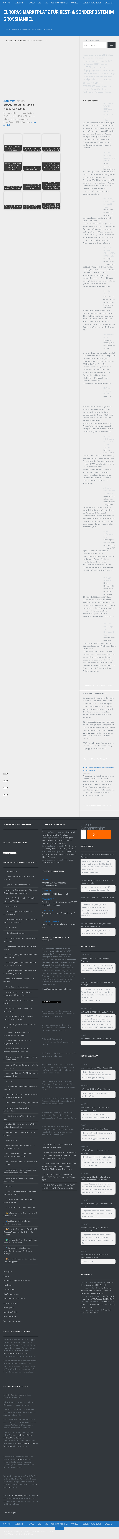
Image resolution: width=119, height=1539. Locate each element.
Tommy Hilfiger (96, 89)
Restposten (24, 1354)
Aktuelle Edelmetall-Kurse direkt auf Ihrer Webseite (18, 878)
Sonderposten (20, 1395)
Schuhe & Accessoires (50, 921)
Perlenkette (92, 76)
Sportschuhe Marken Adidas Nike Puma (97, 1089)
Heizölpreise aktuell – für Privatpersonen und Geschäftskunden (20, 1058)
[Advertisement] (39, 62)
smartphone (89, 85)
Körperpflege (89, 70)
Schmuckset (86, 83)
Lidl (46, 3)
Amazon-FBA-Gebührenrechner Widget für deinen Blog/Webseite (19, 899)
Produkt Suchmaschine (91, 41)
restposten (90, 79)
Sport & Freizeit (9, 101)
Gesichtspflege (88, 61)
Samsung (107, 79)
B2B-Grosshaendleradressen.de (55, 989)
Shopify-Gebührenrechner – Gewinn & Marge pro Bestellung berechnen (20, 1125)
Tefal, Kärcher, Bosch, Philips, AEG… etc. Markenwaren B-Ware (109, 629)
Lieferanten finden (9, 1317)
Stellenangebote (11, 1140)
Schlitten (6, 1438)
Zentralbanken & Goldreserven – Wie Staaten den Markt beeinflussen (20, 1192)
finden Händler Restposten (18, 1496)
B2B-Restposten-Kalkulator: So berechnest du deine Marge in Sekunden (20, 921)
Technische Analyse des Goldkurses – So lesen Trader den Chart (19, 1147)
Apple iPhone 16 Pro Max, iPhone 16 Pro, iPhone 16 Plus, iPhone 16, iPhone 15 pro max (59, 854)
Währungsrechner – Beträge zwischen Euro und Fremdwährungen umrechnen (19, 1171)
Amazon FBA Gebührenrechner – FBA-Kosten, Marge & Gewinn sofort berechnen (20, 891)
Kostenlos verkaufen (59, 3)
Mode (95, 74)
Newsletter (108, 3)
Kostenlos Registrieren (91, 3)
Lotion (90, 73)
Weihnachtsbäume (16, 1438)
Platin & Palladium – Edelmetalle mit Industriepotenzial (16, 1109)
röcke (99, 80)
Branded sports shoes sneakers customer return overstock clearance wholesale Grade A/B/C (57, 840)
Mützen (29, 1435)
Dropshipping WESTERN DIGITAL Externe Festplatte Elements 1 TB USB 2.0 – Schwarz (108, 111)
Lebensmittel (8, 1354)
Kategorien (19, 3)
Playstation (99, 76)
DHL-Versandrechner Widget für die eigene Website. (19, 947)
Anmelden (75, 3)
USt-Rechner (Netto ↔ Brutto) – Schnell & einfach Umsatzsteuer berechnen (19, 1155)
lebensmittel (108, 70)
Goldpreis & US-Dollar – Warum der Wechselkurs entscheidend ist (16, 1034)
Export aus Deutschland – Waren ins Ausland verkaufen (19, 980)
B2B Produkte (47, 880)
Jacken (13, 1435)
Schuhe (95, 82)
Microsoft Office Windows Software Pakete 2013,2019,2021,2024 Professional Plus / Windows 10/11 (59, 1177)
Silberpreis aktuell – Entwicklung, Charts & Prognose (19, 1133)
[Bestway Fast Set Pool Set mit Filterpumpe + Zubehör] (20, 90)
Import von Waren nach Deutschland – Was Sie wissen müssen (20, 1066)
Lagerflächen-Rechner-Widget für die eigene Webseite (20, 1087)
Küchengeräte (99, 71)
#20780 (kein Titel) (12, 871)
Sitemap (6, 1276)
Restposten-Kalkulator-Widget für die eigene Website (19, 1117)
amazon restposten (95, 55)
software (98, 86)
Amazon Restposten (10, 1303)
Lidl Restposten (8, 1308)
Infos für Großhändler (10, 1312)
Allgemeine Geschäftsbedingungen (18, 885)
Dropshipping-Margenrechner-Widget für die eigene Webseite (20, 956)
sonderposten (104, 86)
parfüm (85, 76)
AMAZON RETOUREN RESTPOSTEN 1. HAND (98, 1012)
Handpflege (99, 61)
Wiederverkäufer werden (12, 1321)
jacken (95, 68)
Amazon (32, 3)
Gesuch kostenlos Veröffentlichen (17, 987)
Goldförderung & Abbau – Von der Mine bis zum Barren (19, 1026)
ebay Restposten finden (11, 1294)
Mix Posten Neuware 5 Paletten (107, 391)
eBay (10, 1499)
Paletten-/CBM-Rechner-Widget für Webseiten (22, 1103)
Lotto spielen (8, 1272)
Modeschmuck (103, 74)
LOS (111, 45)
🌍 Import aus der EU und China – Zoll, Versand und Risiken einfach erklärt (20, 1241)
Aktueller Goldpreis (10, 1513)
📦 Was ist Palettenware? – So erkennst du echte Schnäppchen (19, 1260)
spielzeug (86, 89)
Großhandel (18, 1459)
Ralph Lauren (108, 76)
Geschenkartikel (48, 899)
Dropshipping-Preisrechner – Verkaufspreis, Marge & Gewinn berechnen (19, 964)
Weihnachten (99, 92)
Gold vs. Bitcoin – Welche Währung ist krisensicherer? (17, 1009)
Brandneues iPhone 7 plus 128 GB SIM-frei (97, 1039)
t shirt (104, 89)
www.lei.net (7, 1285)
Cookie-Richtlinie (11, 928)
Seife (101, 83)
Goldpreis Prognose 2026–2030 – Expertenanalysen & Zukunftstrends (16, 1050)
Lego (85, 73)
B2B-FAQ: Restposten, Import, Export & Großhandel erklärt (17, 913)
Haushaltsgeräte (88, 64)
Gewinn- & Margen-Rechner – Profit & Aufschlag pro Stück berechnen (17, 993)
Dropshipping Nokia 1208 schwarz (55, 894)
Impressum (9, 1081)
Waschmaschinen (88, 92)
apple (104, 54)
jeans (100, 68)
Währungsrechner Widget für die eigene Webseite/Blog (18, 1179)
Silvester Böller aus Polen (26, 1443)
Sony (110, 86)
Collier (85, 58)
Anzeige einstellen (12, 906)
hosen (96, 64)
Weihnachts (7, 1446)
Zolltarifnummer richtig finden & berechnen (20, 1208)
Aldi (39, 3)
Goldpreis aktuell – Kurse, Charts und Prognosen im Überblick (17, 1042)
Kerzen (105, 68)
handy (108, 60)
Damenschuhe (93, 58)
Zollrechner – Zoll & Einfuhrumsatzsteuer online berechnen (18, 1200)
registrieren (100, 712)
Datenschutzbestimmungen (15, 933)
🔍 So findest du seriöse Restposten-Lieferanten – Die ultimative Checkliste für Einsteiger (17, 1251)
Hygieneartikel (103, 64)
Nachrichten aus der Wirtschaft (96, 759)
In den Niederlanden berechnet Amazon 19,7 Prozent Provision (98, 769)
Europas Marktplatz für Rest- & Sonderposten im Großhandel (58, 15)
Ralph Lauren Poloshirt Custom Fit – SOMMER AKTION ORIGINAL (109, 441)
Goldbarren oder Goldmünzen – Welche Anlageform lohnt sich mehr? (18, 1017)
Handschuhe (21, 1435)
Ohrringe (111, 74)
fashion (101, 58)
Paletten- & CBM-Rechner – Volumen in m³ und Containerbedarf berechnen (20, 1096)
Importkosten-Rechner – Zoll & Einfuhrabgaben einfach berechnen (20, 1074)
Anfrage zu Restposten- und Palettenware (109, 491)
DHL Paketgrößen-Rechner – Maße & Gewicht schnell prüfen (20, 939)
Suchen (99, 834)
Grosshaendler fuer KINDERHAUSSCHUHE (97, 1068)
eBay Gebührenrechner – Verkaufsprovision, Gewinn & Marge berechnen (19, 972)
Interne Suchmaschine (93, 826)
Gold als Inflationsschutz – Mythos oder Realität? (18, 1001)
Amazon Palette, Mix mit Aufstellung (95, 1129)
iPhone (87, 67)
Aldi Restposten (9, 1290)
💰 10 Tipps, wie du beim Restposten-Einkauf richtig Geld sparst (20, 1214)
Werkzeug (108, 92)
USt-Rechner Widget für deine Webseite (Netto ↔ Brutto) (20, 1163)
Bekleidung (111, 55)
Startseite (7, 3)
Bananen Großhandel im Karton (108, 534)
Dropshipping (47, 891)
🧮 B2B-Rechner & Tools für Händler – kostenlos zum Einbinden (17, 1222)
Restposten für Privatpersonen (14, 1299)
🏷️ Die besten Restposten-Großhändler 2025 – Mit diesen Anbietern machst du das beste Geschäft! (20, 1232)
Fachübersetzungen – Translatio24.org (16, 1281)
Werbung (9, 1186)
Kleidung (16, 1354)
